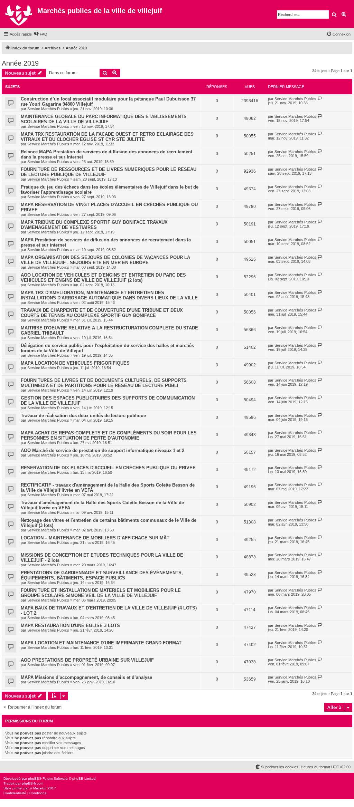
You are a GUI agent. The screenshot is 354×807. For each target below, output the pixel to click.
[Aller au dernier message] (320, 98)
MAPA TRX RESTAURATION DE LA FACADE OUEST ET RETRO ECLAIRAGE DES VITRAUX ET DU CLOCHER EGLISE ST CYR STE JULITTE (107, 137)
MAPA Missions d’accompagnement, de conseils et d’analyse (86, 677)
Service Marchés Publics (48, 109)
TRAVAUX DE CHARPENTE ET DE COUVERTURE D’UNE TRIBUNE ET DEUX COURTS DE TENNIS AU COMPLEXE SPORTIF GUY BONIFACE (102, 313)
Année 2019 (20, 63)
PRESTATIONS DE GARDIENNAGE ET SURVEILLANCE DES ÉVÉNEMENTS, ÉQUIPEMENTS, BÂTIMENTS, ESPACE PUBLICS (102, 575)
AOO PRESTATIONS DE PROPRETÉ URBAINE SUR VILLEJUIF (87, 660)
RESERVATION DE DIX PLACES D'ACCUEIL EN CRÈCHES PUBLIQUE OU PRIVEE (108, 467)
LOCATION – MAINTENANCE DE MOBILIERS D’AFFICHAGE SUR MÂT (95, 537)
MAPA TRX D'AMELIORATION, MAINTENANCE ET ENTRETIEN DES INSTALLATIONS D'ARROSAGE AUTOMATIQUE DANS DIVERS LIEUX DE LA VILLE (109, 295)
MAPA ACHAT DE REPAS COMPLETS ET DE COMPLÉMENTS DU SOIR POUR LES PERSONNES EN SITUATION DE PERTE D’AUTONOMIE (109, 435)
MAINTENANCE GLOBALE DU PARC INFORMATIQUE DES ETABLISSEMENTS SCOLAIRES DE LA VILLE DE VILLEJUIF (104, 119)
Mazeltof (40, 788)
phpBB (33, 778)
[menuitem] (40, 34)
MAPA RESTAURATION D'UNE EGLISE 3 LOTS (70, 625)
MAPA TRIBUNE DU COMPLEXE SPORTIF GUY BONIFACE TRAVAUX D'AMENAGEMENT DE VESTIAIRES (94, 225)
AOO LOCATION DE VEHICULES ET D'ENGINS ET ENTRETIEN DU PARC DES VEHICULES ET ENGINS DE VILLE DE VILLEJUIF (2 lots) (103, 277)
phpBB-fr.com (32, 783)
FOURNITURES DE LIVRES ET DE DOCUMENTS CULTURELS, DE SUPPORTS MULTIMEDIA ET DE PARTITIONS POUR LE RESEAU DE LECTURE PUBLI (104, 383)
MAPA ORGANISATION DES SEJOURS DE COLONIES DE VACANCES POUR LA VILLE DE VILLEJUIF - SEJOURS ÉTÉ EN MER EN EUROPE (105, 260)
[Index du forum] (19, 14)
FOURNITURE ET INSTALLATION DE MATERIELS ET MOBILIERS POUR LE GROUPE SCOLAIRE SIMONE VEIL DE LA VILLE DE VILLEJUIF (101, 593)
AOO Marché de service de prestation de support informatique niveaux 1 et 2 (102, 450)
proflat (17, 788)
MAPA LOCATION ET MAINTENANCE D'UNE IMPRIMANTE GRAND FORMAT (101, 642)
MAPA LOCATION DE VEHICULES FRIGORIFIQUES (75, 363)
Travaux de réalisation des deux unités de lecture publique (83, 415)
